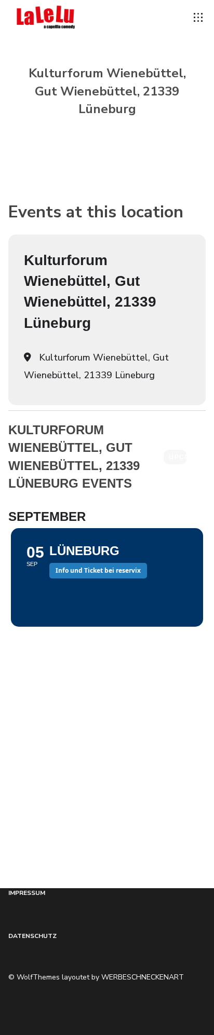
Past (199, 457)
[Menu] (198, 17)
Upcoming (177, 457)
